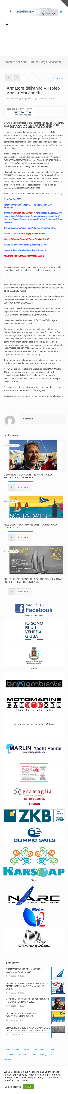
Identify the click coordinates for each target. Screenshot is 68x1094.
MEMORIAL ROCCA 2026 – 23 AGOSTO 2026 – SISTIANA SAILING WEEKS (28, 476)
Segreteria (26, 98)
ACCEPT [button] (28, 1087)
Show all (59, 78)
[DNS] (34, 12)
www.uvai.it (56, 193)
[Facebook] (34, 3)
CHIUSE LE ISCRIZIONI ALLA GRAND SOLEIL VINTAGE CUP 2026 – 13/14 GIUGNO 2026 (33, 580)
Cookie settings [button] (13, 1086)
